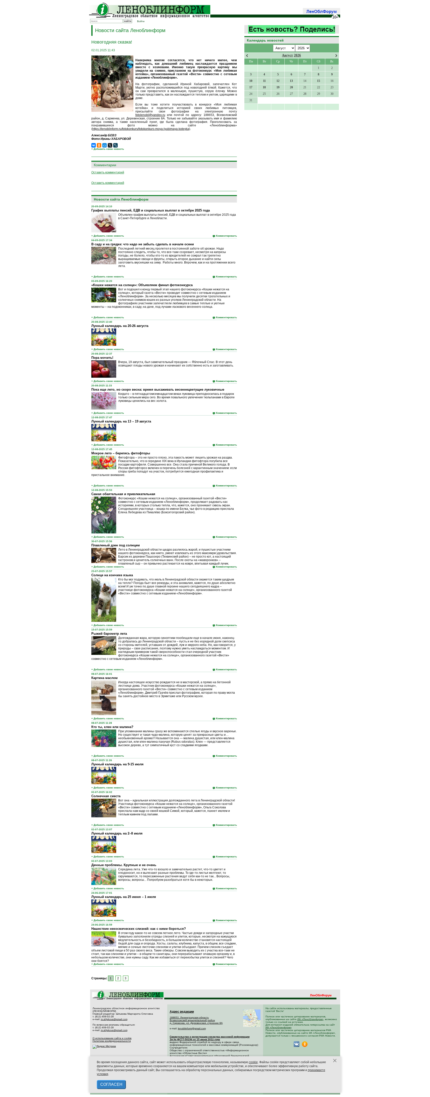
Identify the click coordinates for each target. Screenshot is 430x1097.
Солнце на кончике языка (112, 575)
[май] (336, 55)
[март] (247, 55)
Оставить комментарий (107, 172)
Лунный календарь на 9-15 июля (117, 764)
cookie (253, 1062)
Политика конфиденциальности (112, 1041)
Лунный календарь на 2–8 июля (117, 833)
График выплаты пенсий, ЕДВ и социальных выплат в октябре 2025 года (150, 210)
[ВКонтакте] (93, 145)
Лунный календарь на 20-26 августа (119, 326)
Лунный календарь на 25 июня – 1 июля (123, 897)
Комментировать (226, 235)
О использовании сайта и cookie (112, 1038)
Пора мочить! (102, 358)
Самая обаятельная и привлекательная (123, 494)
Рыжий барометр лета (109, 633)
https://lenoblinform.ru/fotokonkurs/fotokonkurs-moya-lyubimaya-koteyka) (141, 129)
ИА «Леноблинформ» (310, 1019)
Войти (141, 21)
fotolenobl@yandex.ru (150, 115)
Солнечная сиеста (105, 796)
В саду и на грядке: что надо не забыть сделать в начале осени (142, 244)
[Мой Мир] (104, 145)
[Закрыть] (334, 1060)
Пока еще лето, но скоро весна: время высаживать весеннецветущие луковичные (157, 389)
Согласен (111, 1084)
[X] (110, 145)
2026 (297, 55)
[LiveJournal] (115, 145)
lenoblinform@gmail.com (192, 1028)
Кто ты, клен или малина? (112, 727)
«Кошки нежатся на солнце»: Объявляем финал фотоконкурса (142, 285)
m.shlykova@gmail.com (114, 1019)
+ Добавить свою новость (107, 149)
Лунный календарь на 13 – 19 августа (121, 421)
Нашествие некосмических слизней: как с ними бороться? (138, 929)
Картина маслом (104, 678)
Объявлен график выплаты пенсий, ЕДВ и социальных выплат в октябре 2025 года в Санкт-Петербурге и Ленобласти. (177, 216)
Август (287, 55)
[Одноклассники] (99, 145)
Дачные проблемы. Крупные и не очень (123, 865)
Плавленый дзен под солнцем (115, 545)
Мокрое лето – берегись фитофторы (120, 453)
